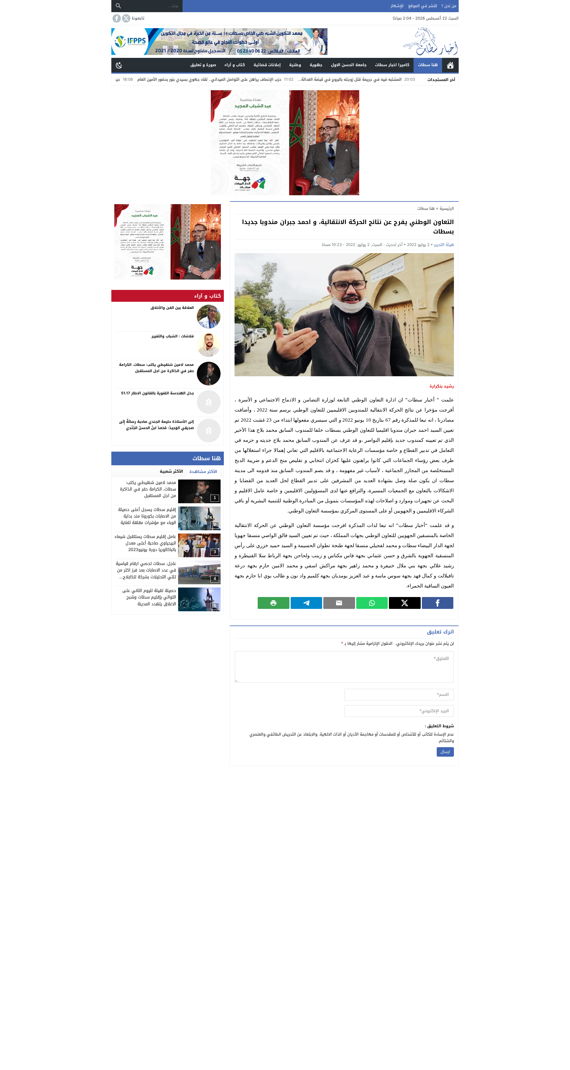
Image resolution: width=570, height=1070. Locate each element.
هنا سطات (428, 65)
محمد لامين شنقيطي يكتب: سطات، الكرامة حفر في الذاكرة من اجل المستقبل (148, 489)
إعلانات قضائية (267, 65)
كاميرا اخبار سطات (392, 65)
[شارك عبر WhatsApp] (372, 603)
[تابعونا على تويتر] (125, 18)
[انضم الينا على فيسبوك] (116, 18)
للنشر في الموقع (422, 5)
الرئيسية (450, 65)
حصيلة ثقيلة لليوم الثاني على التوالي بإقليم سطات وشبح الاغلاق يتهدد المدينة (149, 597)
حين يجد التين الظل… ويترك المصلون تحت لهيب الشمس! (117, 79)
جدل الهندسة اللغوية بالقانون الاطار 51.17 (157, 393)
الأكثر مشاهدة (203, 471)
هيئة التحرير (444, 244)
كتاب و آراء (234, 65)
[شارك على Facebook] (437, 603)
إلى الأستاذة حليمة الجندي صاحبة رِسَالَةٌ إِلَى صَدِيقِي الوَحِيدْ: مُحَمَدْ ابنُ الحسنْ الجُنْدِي (156, 424)
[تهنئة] (167, 242)
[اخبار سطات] (393, 41)
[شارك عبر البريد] (339, 603)
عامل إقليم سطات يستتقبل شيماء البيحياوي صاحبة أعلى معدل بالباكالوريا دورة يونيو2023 (145, 543)
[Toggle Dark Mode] (119, 65)
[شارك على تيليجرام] (306, 603)
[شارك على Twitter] (404, 603)
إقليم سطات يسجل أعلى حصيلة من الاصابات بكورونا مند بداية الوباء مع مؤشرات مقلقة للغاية (147, 516)
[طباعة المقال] (273, 603)
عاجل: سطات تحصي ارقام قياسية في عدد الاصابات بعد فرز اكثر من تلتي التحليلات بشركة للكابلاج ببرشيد (146, 574)
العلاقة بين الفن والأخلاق (172, 307)
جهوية (316, 65)
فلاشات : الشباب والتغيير (172, 336)
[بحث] (118, 5)
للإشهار (397, 5)
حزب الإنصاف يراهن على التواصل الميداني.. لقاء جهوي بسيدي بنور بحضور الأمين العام (253, 79)
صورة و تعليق (203, 65)
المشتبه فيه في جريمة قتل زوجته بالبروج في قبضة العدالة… (394, 79)
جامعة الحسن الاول (349, 65)
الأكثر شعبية (171, 471)
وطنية (295, 65)
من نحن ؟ (448, 5)
